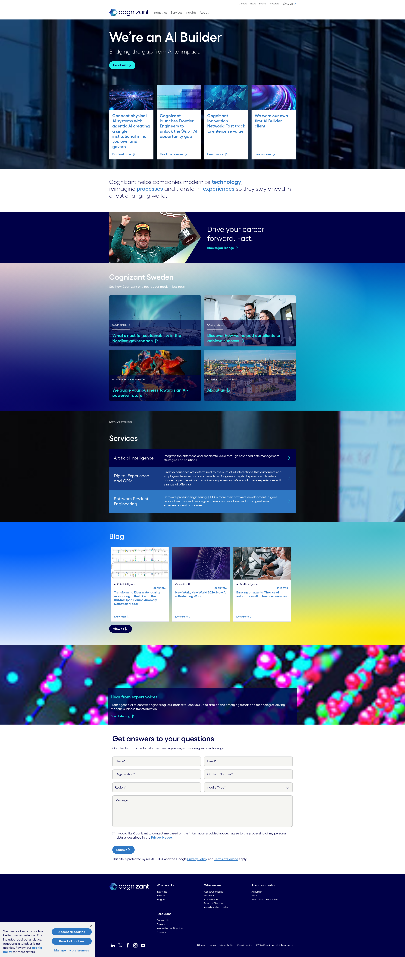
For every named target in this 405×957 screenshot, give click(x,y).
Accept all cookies (71, 932)
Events (262, 3)
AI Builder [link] (257, 891)
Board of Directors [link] (213, 903)
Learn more (215, 154)
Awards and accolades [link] (216, 907)
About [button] (204, 12)
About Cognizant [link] (213, 891)
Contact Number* (220, 774)
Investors (274, 3)
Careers (243, 3)
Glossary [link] (161, 932)
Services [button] (176, 12)
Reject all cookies (71, 941)
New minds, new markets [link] (265, 899)
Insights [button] (191, 12)
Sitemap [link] (201, 945)
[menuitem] (243, 3)
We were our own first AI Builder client (271, 120)
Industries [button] (160, 12)
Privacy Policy (197, 859)
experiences (218, 188)
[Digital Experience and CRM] (288, 478)
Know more (120, 616)
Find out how (121, 154)
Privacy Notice (161, 837)
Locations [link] (209, 895)
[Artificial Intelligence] (288, 458)
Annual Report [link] (211, 899)
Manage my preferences (71, 950)
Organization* (125, 774)
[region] (47, 939)
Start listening (120, 716)
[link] (129, 12)
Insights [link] (161, 899)
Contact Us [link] (163, 920)
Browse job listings (220, 248)
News (253, 3)
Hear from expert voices (134, 696)
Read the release (171, 154)
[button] (289, 3)
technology (226, 182)
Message (121, 800)
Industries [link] (162, 891)
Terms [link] (212, 945)
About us (216, 390)
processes (150, 188)
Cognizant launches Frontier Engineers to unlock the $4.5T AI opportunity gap (178, 126)
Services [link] (161, 895)
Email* (211, 761)
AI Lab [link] (255, 895)
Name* (120, 761)
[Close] (91, 926)
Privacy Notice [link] (226, 945)
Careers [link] (161, 924)
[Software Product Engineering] (288, 501)
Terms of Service (226, 859)
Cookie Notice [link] (244, 945)
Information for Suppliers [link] (170, 928)
